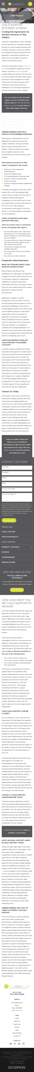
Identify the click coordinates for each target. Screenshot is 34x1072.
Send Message (9, 520)
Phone (4, 478)
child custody (19, 71)
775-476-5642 (17, 994)
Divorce (17, 1027)
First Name (5, 467)
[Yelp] (15, 1043)
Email (4, 483)
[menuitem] (17, 532)
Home (17, 1018)
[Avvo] (10, 1043)
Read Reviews (17, 590)
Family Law (17, 1024)
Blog (17, 1030)
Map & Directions (17, 1010)
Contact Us (17, 1036)
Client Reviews (17, 1033)
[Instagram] (23, 1043)
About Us (17, 1021)
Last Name (5, 472)
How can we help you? (9, 494)
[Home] (16, 4)
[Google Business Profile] (19, 1043)
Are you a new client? (8, 489)
